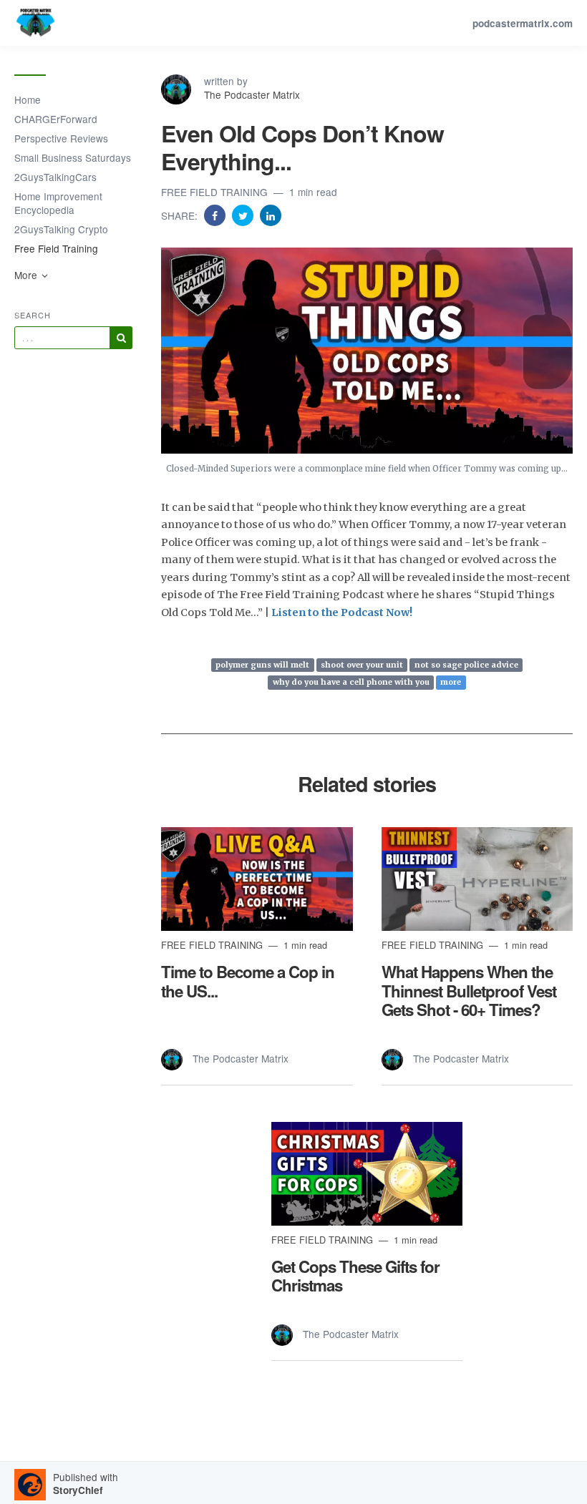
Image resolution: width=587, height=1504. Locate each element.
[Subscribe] (121, 337)
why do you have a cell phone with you (351, 683)
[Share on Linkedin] (270, 215)
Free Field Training (56, 248)
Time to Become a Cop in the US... (247, 981)
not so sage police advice (466, 665)
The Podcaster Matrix (252, 94)
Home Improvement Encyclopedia (58, 203)
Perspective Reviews (61, 138)
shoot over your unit (362, 665)
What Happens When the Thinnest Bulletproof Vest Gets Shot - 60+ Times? (469, 991)
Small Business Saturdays (72, 157)
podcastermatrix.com (522, 23)
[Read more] (257, 878)
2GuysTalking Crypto (61, 229)
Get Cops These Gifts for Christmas (355, 1276)
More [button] (27, 275)
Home (27, 99)
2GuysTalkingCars (55, 177)
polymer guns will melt (262, 665)
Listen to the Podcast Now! (341, 612)
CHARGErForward (55, 119)
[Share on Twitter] (244, 215)
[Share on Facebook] (216, 215)
